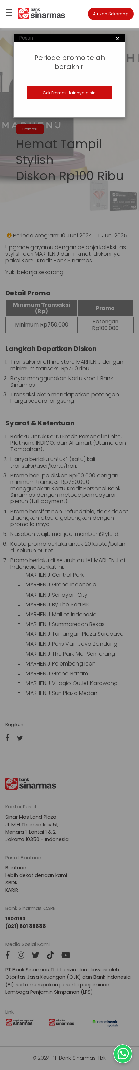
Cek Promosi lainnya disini (70, 93)
